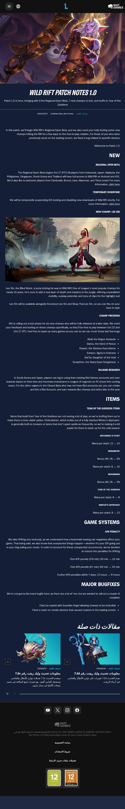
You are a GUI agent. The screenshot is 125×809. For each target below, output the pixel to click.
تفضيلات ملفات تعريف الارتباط (62, 760)
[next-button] (7, 694)
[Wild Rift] (66, 6)
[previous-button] (14, 694)
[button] (82, 113)
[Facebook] (77, 710)
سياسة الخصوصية (62, 742)
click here (114, 184)
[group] (62, 660)
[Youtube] (48, 710)
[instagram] (67, 710)
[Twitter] (58, 710)
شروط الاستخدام (62, 751)
